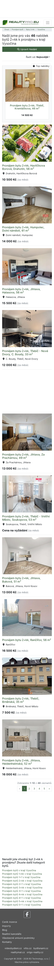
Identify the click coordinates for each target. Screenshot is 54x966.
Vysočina (41, 29)
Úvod (6, 29)
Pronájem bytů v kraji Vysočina (19, 870)
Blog (4, 929)
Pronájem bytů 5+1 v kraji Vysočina (21, 904)
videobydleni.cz (13, 948)
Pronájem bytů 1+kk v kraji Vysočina (22, 873)
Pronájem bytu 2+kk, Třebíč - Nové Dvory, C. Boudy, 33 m (25, 352)
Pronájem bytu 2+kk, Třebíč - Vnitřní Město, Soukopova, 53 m (26, 518)
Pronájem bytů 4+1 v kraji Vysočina (21, 897)
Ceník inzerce (9, 921)
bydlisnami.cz (40, 948)
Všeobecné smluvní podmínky (18, 938)
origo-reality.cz (35, 952)
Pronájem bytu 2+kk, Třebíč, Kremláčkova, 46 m (27, 107)
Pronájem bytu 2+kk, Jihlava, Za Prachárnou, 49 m (23, 456)
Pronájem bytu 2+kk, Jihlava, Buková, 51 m (21, 579)
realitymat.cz (18, 952)
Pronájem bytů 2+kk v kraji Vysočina (22, 880)
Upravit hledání (28, 49)
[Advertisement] (27, 8)
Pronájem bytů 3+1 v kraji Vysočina (21, 891)
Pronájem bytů (17, 29)
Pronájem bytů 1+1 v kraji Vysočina (21, 877)
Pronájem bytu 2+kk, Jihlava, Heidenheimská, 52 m (21, 762)
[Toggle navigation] (48, 22)
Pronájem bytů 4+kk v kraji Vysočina (22, 894)
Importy (6, 925)
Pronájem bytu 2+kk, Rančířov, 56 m (26, 640)
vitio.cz (28, 948)
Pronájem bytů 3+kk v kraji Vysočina (22, 887)
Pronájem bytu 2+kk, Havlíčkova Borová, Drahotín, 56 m (23, 167)
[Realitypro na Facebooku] (27, 914)
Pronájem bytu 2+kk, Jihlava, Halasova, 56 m (21, 290)
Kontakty (7, 942)
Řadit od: (37, 57)
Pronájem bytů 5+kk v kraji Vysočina (22, 901)
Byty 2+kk (30, 29)
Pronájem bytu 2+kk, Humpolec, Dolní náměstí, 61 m (23, 229)
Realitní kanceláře (11, 933)
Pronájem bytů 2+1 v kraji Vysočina (21, 884)
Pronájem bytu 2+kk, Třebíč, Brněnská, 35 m (20, 700)
